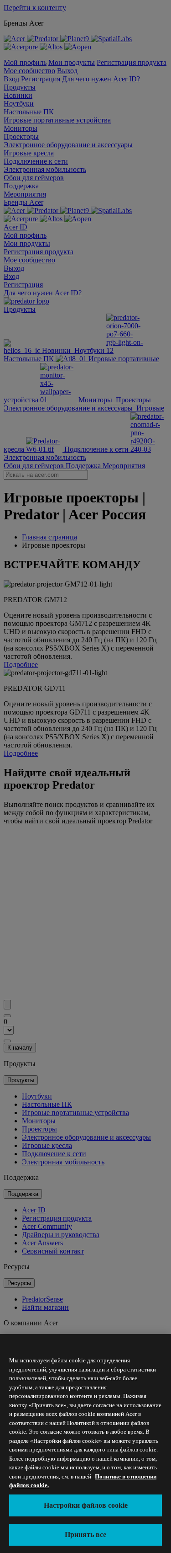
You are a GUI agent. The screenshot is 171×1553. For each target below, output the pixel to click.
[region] (85, 1443)
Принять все (85, 1534)
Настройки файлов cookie (86, 1505)
